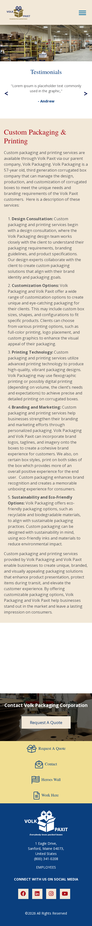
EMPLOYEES (46, 867)
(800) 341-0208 (46, 858)
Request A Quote (46, 722)
